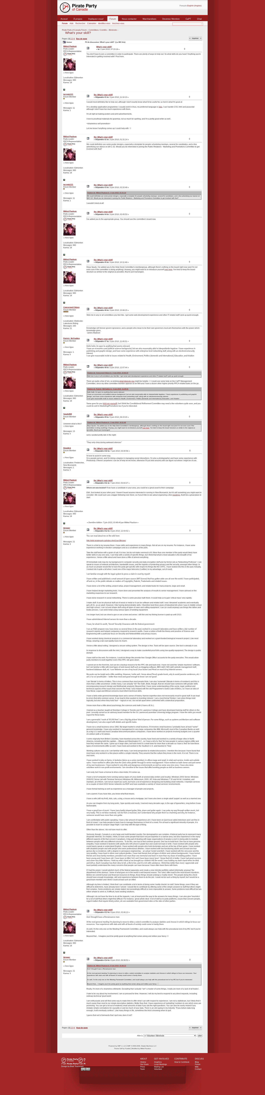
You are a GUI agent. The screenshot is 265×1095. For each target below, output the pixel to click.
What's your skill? (78, 33)
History (143, 1062)
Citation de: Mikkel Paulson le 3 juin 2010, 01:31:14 (106, 193)
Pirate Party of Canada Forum (74, 30)
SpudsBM (67, 414)
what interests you (126, 381)
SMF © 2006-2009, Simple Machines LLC (141, 1046)
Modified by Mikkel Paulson (141, 1048)
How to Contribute (181, 1062)
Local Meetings (160, 1064)
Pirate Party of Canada (73, 1061)
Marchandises (149, 19)
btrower (66, 528)
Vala (160, 107)
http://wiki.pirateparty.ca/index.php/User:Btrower (106, 541)
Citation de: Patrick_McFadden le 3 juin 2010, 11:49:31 (107, 389)
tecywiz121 (68, 94)
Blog (197, 1062)
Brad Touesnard (76, 1066)
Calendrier (91, 23)
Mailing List (159, 1067)
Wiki (196, 1067)
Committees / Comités (98, 30)
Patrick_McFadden (71, 338)
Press (142, 1067)
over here (168, 269)
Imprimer (195, 38)
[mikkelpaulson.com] (64, 90)
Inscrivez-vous (118, 23)
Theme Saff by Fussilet (122, 1048)
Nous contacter (129, 19)
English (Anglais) (194, 6)
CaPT (188, 19)
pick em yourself (110, 403)
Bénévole (113, 30)
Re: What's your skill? (103, 95)
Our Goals (144, 1064)
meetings (176, 495)
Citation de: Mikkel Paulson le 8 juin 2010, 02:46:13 (106, 966)
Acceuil (64, 19)
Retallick (67, 448)
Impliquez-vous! (96, 19)
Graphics (158, 1062)
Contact (198, 1069)
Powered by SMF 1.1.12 (117, 1046)
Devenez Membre (171, 19)
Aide (71, 23)
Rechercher (80, 23)
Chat (199, 19)
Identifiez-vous (104, 23)
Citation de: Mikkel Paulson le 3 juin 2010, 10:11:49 (106, 422)
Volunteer (158, 1069)
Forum (112, 19)
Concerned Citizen (71, 307)
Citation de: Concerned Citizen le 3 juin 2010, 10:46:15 (107, 373)
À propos (77, 19)
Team (142, 1069)
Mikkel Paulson (70, 46)
